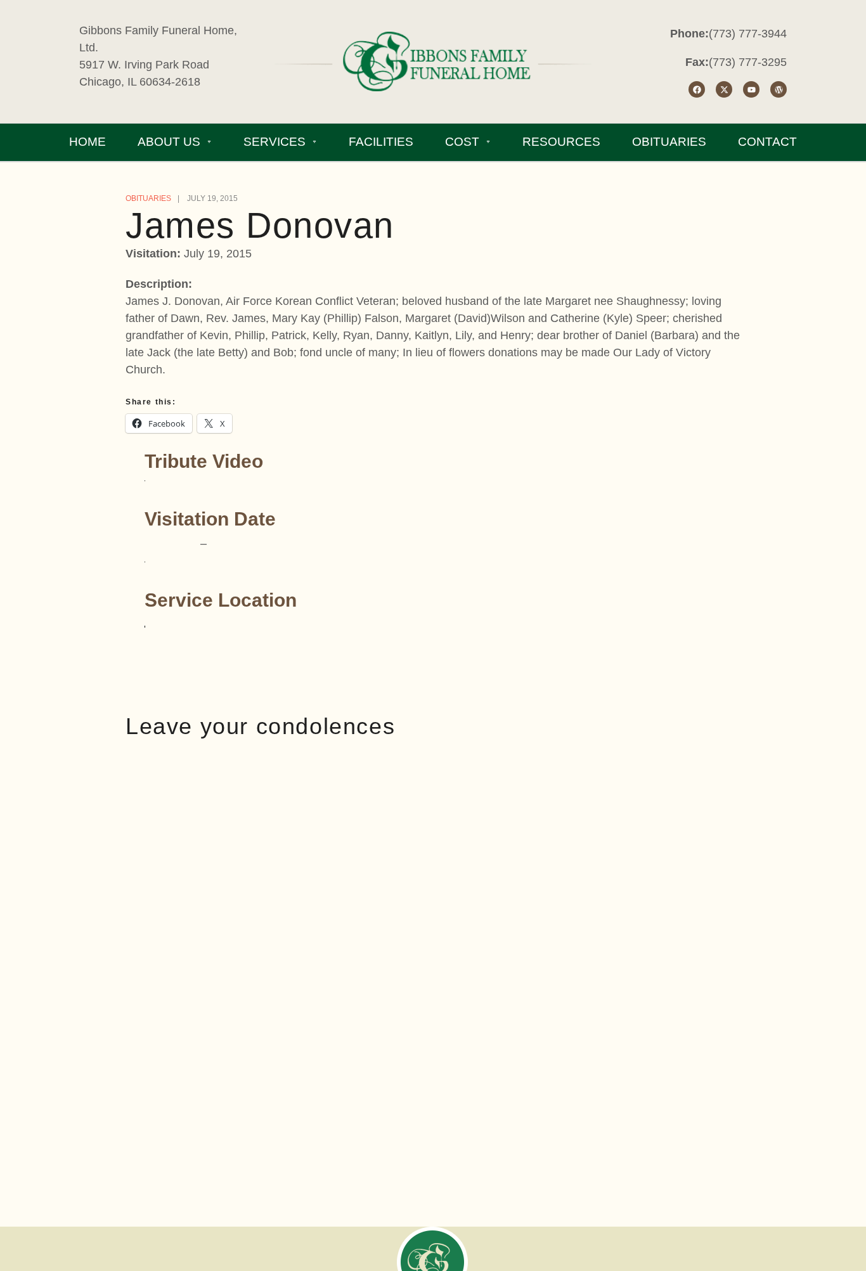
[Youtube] (751, 89)
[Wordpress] (778, 89)
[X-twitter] (724, 89)
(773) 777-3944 (748, 33)
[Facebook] (696, 89)
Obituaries (148, 198)
